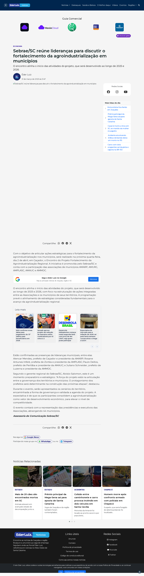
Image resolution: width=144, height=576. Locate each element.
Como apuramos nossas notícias (72, 560)
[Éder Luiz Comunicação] (72, 27)
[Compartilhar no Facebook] (63, 244)
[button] (69, 522)
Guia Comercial (72, 18)
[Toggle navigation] (5, 5)
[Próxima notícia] (97, 346)
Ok (61, 572)
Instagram (112, 540)
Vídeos (115, 5)
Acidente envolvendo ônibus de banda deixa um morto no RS (117, 137)
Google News (32, 437)
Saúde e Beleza (89, 5)
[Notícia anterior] (92, 346)
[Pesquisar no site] (139, 5)
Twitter (112, 555)
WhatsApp (46, 441)
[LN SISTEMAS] (24, 27)
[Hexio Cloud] (119, 27)
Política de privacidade (72, 547)
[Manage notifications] (139, 572)
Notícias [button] (65, 5)
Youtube (113, 550)
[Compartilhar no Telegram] (67, 244)
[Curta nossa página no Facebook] (108, 92)
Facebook (113, 545)
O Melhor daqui (103, 5)
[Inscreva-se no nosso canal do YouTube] (125, 92)
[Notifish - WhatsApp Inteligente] (48, 27)
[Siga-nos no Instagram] (117, 92)
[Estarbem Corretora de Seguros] (95, 27)
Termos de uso (72, 551)
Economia (17, 46)
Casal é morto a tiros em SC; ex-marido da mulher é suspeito (118, 128)
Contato (72, 543)
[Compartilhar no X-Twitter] (70, 244)
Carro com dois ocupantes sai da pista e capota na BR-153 (118, 147)
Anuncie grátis (124, 36)
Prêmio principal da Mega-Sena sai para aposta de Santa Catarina (116, 118)
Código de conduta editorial (72, 556)
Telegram (67, 441)
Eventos (123, 5)
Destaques (76, 5)
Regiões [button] (131, 5)
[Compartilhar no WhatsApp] (59, 244)
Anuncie (72, 539)
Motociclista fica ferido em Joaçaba (117, 108)
